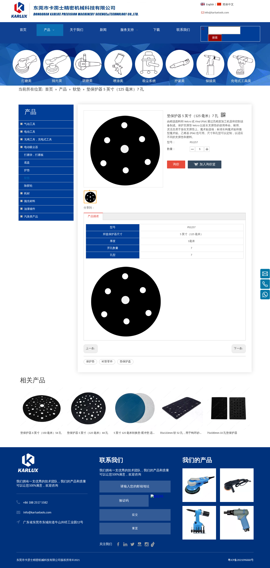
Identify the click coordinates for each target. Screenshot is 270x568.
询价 (176, 164)
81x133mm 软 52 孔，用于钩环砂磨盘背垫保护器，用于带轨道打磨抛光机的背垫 (181, 433)
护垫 (27, 170)
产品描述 (93, 216)
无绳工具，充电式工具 (38, 139)
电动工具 (29, 131)
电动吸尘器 (31, 147)
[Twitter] (132, 544)
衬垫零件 (107, 361)
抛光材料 (29, 201)
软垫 (27, 178)
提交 (135, 514)
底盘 (27, 162)
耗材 (27, 193)
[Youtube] (139, 544)
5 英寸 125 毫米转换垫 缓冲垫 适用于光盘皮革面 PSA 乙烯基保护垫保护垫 (135, 433)
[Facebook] (118, 544)
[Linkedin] (125, 544)
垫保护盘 (125, 361)
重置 (135, 528)
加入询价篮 (207, 164)
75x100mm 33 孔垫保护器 (222, 433)
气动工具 (29, 124)
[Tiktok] (154, 544)
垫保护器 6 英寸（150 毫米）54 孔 (40, 433)
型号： (171, 142)
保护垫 (90, 361)
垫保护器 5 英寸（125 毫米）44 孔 (87, 433)
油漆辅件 (29, 209)
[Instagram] (147, 544)
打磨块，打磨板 (33, 155)
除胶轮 (28, 185)
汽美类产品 (31, 216)
